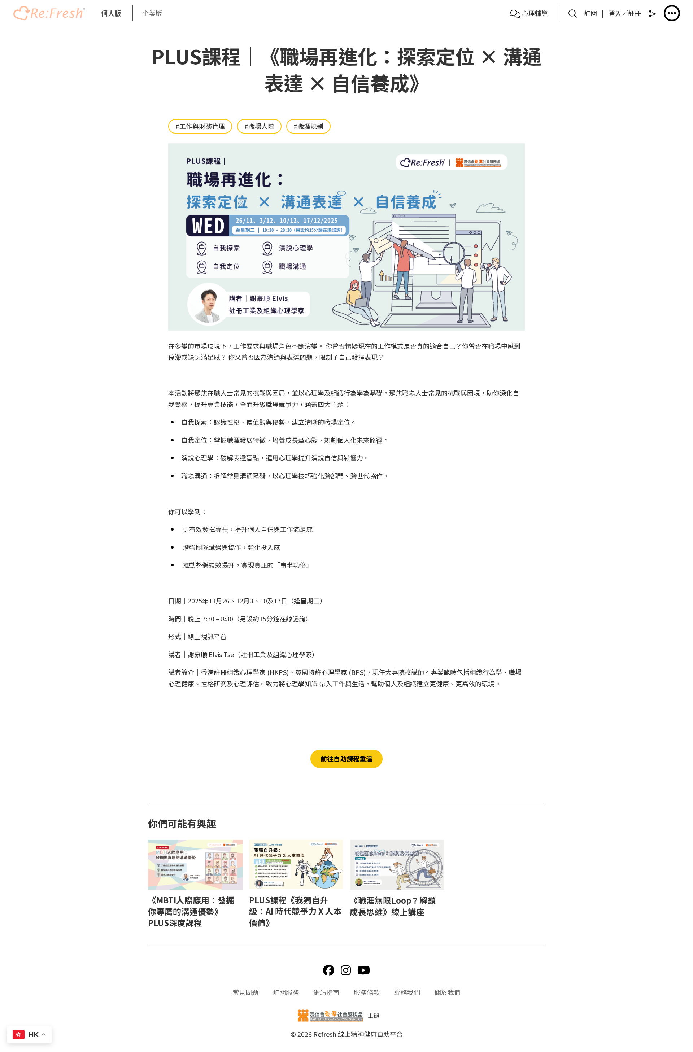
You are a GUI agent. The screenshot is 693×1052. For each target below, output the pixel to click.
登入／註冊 (625, 13)
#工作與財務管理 (200, 126)
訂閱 (590, 13)
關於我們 (448, 992)
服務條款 (367, 992)
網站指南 (326, 992)
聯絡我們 (407, 992)
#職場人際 (259, 126)
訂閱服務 (286, 992)
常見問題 (245, 992)
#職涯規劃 (308, 126)
